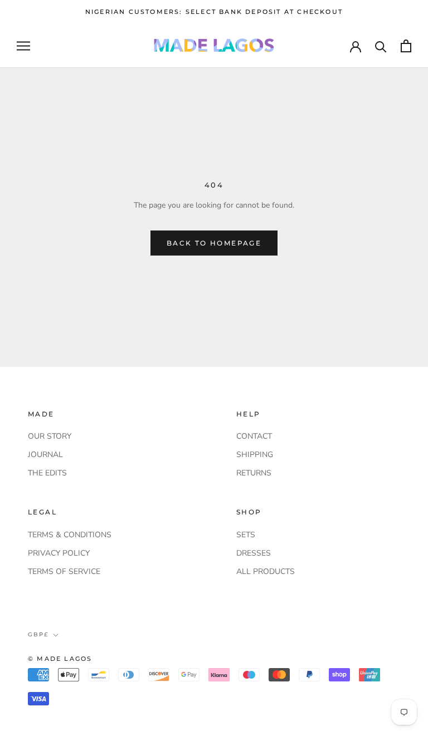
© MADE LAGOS (60, 659)
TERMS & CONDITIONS (69, 534)
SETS (245, 534)
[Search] (381, 46)
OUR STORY (49, 436)
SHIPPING (254, 454)
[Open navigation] (23, 46)
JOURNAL (45, 454)
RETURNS (253, 473)
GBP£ (38, 634)
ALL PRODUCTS (265, 571)
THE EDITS (47, 473)
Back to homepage (214, 243)
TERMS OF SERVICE (64, 571)
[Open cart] (406, 46)
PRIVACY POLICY (59, 553)
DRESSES (253, 553)
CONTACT (254, 436)
